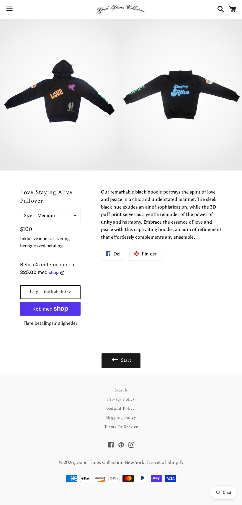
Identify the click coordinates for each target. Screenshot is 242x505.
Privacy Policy (121, 400)
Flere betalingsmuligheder (50, 323)
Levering (61, 238)
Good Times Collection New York (110, 462)
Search (121, 390)
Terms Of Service (121, 427)
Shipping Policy (121, 418)
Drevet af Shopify (165, 462)
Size (28, 215)
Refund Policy (121, 409)
